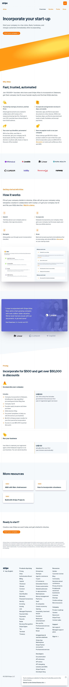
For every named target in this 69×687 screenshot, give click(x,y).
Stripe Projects (40, 669)
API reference (40, 659)
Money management (42, 596)
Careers (54, 612)
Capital (21, 581)
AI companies (40, 604)
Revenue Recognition (26, 624)
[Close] (65, 677)
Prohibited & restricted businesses (56, 590)
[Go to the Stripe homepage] (5, 568)
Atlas (4, 9)
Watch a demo (28, 205)
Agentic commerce (42, 576)
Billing (21, 579)
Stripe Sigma (23, 626)
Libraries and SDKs (42, 667)
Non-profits (39, 623)
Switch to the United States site (33, 682)
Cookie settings (57, 600)
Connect (22, 589)
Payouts (22, 619)
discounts (39, 142)
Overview (42, 9)
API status (39, 662)
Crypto (21, 591)
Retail (37, 631)
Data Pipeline (23, 594)
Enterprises (39, 571)
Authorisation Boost (25, 576)
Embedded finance (42, 584)
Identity (21, 601)
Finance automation (42, 586)
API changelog (40, 664)
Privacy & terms (57, 586)
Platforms (39, 599)
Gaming (38, 609)
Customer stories (57, 574)
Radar (21, 621)
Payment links (23, 614)
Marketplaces (40, 594)
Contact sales (56, 620)
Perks (58, 9)
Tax (20, 629)
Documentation (41, 657)
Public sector (40, 628)
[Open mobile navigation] (65, 3)
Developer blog (41, 672)
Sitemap (55, 598)
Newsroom (55, 615)
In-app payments (41, 591)
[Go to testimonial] (32, 330)
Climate (21, 586)
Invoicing (22, 604)
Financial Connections (26, 599)
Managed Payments (25, 611)
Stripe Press (56, 617)
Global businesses (41, 589)
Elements (22, 596)
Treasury (22, 634)
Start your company (11, 33)
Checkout (22, 584)
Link (20, 609)
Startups (38, 574)
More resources (57, 603)
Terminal (22, 631)
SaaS (37, 601)
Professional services (42, 626)
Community (56, 579)
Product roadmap (57, 610)
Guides (51, 9)
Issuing (21, 606)
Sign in (54, 636)
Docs (64, 9)
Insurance (39, 616)
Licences (55, 595)
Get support (56, 627)
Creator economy (41, 606)
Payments (22, 616)
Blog (53, 576)
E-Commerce (40, 581)
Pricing (21, 571)
